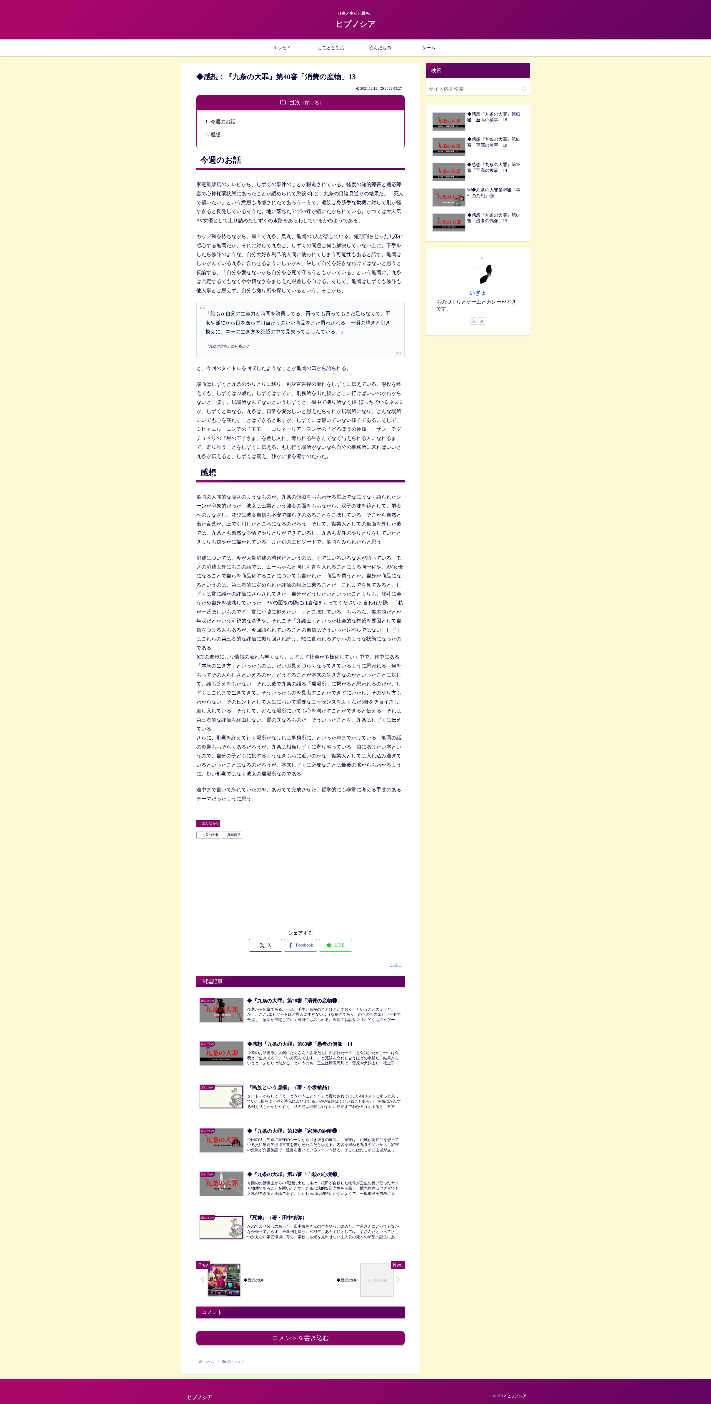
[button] (524, 89)
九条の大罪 (210, 835)
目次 (295, 102)
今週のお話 (223, 121)
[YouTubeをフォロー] (481, 321)
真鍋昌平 (234, 835)
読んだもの (210, 823)
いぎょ (477, 293)
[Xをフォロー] (473, 321)
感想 (216, 134)
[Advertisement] (300, 883)
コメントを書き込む (300, 1338)
